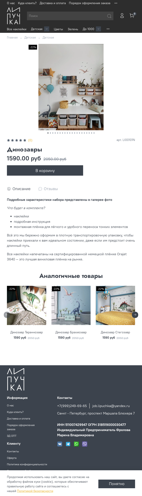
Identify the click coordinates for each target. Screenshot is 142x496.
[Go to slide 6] (60, 132)
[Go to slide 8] (64, 132)
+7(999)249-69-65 (72, 406)
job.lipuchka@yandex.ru (111, 406)
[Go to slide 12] (74, 132)
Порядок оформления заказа (89, 3)
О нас (11, 3)
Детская (36, 29)
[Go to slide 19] (91, 132)
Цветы (58, 29)
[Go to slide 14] (79, 132)
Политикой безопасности (35, 491)
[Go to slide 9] (67, 132)
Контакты (13, 451)
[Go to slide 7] (62, 132)
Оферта (11, 458)
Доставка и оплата (53, 3)
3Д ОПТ (11, 435)
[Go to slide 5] (57, 132)
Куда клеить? (27, 3)
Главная (12, 37)
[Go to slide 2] (50, 132)
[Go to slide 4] (55, 132)
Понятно (117, 483)
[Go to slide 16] (84, 132)
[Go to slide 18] (89, 132)
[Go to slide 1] (47, 132)
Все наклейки (16, 29)
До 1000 (88, 29)
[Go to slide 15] (81, 132)
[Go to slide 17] (86, 132)
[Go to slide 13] (77, 132)
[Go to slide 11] (72, 132)
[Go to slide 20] (94, 132)
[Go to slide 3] (52, 132)
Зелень (73, 29)
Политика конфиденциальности (27, 464)
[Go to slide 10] (69, 132)
